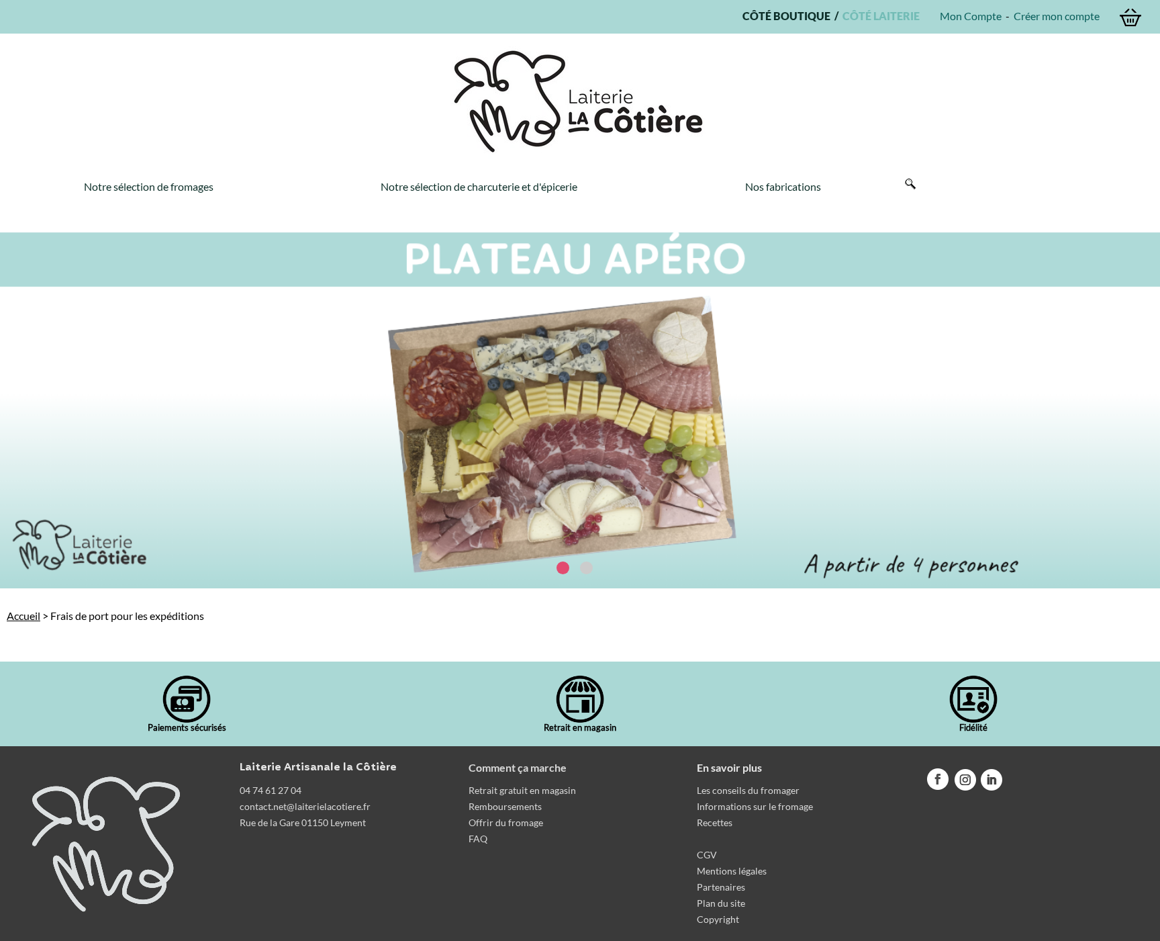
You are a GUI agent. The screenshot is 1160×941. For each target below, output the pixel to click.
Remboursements (505, 806)
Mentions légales (732, 871)
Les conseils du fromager (748, 790)
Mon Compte (971, 15)
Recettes (714, 822)
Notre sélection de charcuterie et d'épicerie (479, 186)
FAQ (478, 838)
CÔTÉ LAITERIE (879, 15)
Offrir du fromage (506, 822)
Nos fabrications (783, 186)
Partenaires (721, 887)
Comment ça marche (518, 767)
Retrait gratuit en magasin (522, 790)
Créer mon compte (1057, 15)
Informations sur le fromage (755, 806)
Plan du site (721, 903)
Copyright (718, 919)
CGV (707, 854)
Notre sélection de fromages (148, 186)
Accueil (23, 615)
